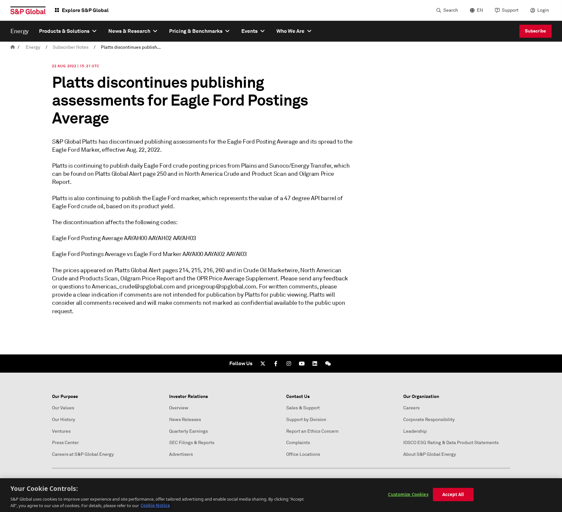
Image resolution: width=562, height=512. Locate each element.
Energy (33, 47)
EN (480, 10)
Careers (411, 408)
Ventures (61, 431)
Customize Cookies (408, 494)
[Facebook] (276, 363)
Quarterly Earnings (188, 431)
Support (510, 10)
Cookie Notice (155, 505)
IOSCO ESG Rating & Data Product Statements (451, 442)
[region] (281, 495)
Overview (178, 408)
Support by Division (306, 419)
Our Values (63, 408)
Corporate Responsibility (429, 419)
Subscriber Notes (70, 47)
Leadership (415, 431)
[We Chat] (328, 363)
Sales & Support (303, 408)
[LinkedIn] (315, 363)
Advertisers (181, 454)
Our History (63, 419)
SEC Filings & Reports (191, 442)
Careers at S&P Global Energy (83, 454)
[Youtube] (302, 363)
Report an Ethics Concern (312, 431)
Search (450, 10)
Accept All (453, 494)
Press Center (65, 442)
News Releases (185, 419)
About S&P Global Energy (429, 454)
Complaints (298, 442)
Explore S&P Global (85, 10)
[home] (12, 47)
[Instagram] (289, 363)
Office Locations (303, 454)
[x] (263, 363)
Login (543, 10)
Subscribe (535, 31)
